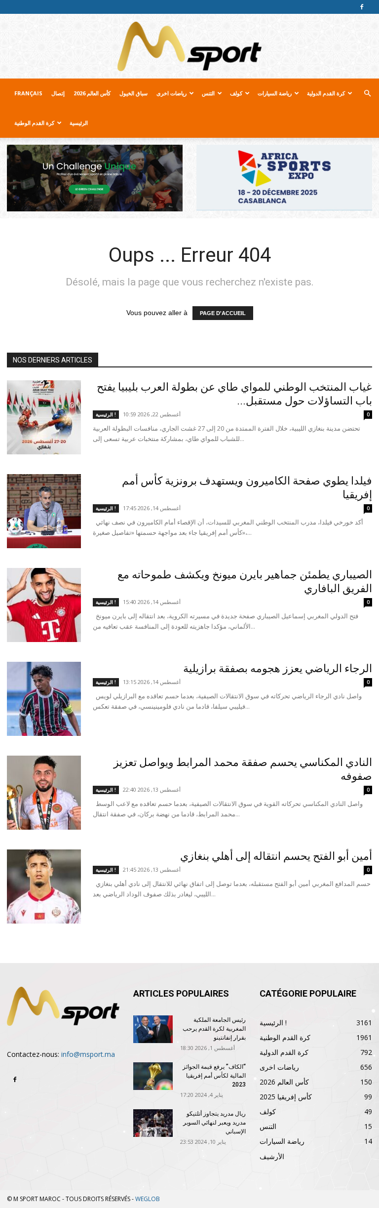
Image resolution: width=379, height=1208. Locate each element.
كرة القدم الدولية (326, 93)
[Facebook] (361, 7)
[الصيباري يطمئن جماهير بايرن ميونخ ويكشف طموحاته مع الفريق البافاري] (44, 605)
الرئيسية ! (106, 414)
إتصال (58, 93)
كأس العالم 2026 (92, 93)
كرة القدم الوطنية (34, 122)
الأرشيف (272, 1156)
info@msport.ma (88, 1054)
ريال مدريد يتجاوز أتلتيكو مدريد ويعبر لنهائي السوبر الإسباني (214, 1122)
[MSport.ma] (189, 46)
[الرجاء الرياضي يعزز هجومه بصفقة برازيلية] (44, 699)
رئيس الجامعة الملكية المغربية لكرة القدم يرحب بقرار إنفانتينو (214, 1028)
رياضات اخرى (171, 93)
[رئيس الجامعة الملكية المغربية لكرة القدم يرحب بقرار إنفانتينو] (153, 1029)
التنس (208, 93)
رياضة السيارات (275, 93)
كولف (236, 93)
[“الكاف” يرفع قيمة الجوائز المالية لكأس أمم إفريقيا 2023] (153, 1076)
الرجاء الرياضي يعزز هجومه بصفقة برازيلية (277, 668)
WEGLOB (147, 1199)
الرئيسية (79, 122)
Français (28, 93)
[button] (367, 93)
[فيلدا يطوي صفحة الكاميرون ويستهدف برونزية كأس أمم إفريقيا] (44, 511)
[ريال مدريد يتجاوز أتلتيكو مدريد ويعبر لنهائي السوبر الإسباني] (153, 1123)
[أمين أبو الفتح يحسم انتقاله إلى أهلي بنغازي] (44, 886)
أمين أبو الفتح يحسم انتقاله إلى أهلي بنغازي (276, 856)
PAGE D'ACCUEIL (223, 313)
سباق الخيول (133, 93)
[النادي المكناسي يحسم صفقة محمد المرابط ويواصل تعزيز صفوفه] (44, 793)
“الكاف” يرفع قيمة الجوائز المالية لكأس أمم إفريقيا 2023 (214, 1075)
